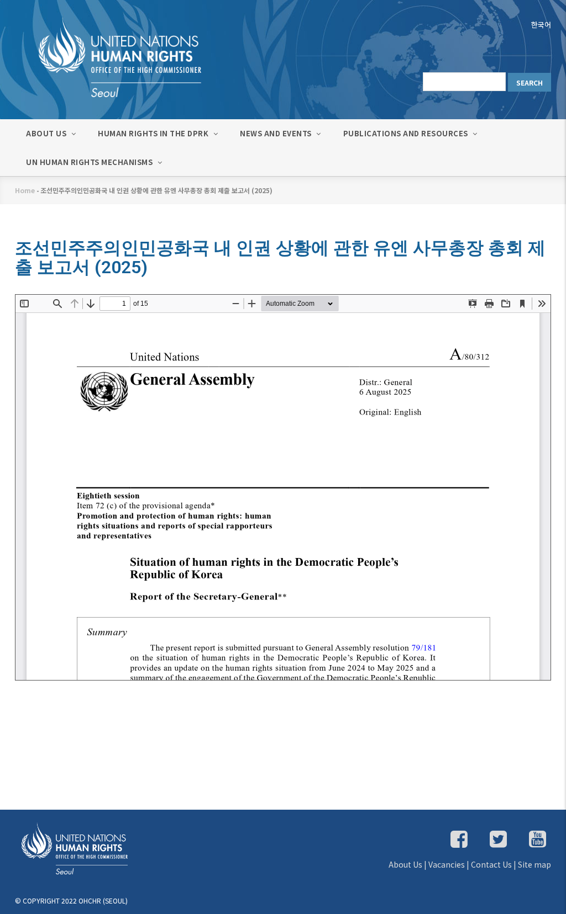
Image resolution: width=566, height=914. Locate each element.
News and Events (276, 133)
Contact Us (491, 864)
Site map (534, 864)
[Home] (109, 56)
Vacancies (446, 864)
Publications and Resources (406, 133)
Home (25, 190)
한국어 (541, 24)
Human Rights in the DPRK (154, 133)
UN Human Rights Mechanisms (90, 162)
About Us (47, 133)
